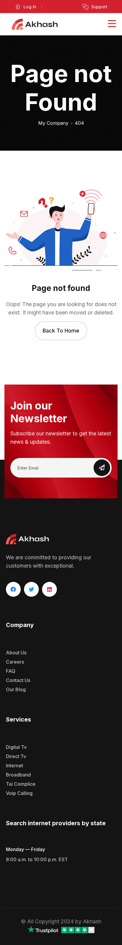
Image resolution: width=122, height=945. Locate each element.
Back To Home (61, 330)
